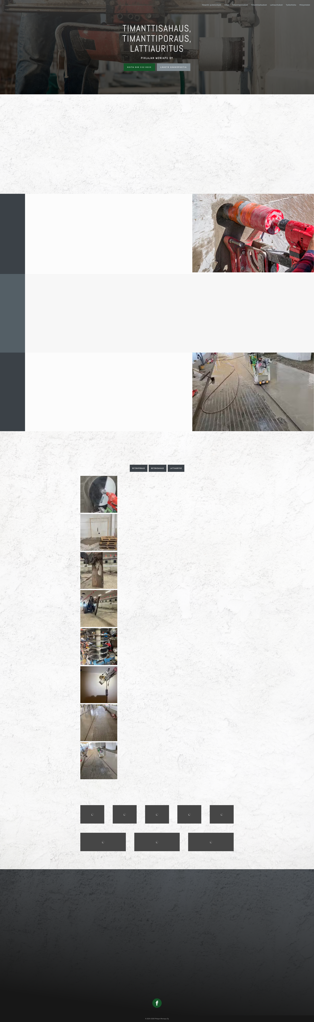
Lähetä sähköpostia (173, 67)
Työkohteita (291, 5)
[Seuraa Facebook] (157, 1003)
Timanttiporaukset (240, 5)
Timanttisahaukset (259, 5)
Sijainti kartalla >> (157, 974)
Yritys (226, 5)
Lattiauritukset (276, 5)
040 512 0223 (157, 924)
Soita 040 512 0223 (139, 67)
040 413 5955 (157, 937)
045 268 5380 (157, 928)
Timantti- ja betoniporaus (110, 171)
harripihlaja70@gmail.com (157, 957)
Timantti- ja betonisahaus (157, 171)
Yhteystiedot (304, 5)
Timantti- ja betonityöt (211, 5)
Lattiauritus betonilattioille (204, 171)
